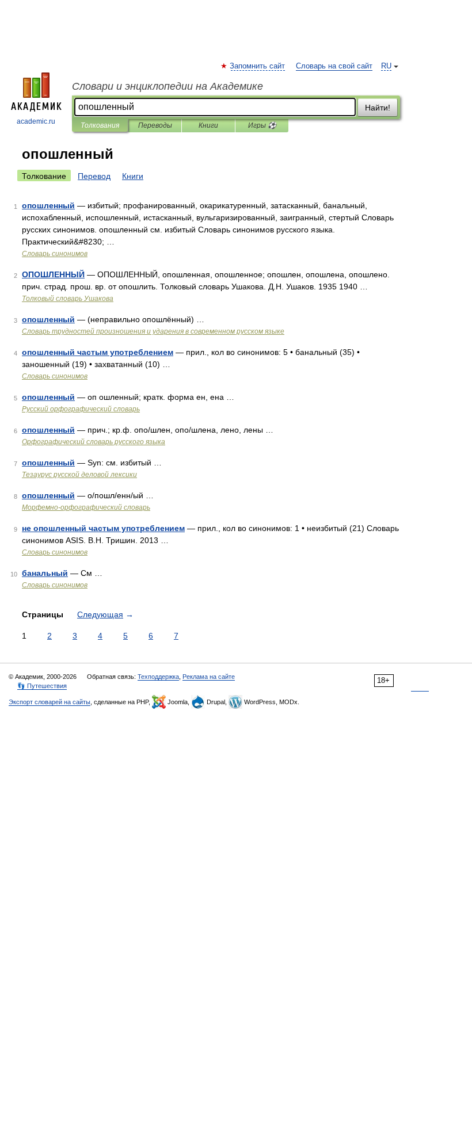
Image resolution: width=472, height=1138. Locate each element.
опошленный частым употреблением (97, 352)
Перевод (94, 176)
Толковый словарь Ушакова (67, 299)
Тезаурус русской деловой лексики (79, 475)
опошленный (48, 205)
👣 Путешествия (42, 685)
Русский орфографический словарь (81, 409)
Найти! (377, 107)
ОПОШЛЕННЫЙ (53, 274)
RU (386, 66)
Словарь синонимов (54, 254)
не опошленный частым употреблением (103, 528)
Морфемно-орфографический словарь (86, 507)
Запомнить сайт (258, 66)
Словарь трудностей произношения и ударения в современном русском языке (153, 331)
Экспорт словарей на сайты (49, 701)
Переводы (155, 125)
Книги (208, 125)
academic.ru (36, 121)
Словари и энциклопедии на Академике (167, 86)
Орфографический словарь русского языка (93, 442)
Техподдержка (158, 676)
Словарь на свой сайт (334, 66)
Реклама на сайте (208, 676)
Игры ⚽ (262, 125)
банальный (45, 573)
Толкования (100, 125)
